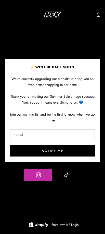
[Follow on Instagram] (38, 175)
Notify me (52, 150)
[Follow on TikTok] (66, 175)
